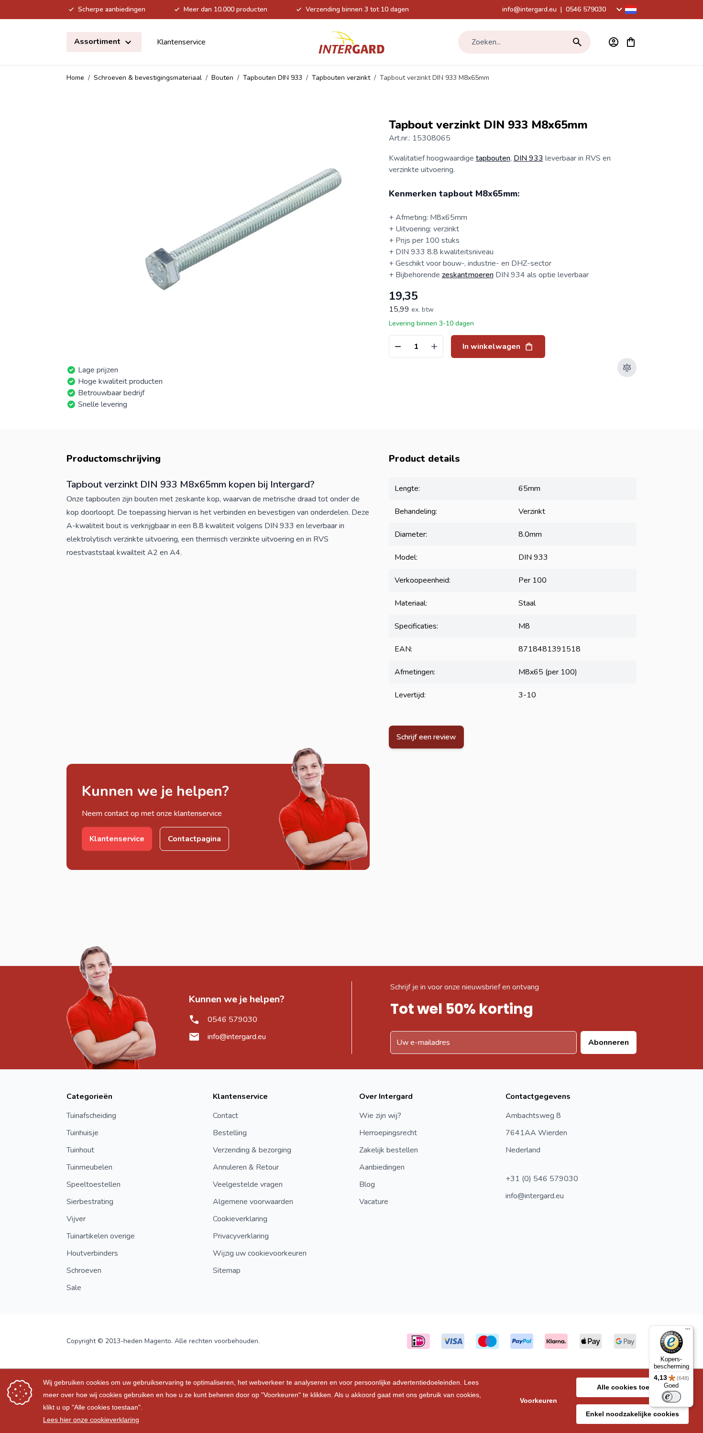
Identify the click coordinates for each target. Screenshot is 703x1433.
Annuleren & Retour (246, 1167)
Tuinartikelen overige (100, 1236)
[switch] (671, 1396)
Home (75, 77)
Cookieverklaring (240, 1219)
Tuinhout (80, 1150)
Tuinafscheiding (91, 1115)
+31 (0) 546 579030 (541, 1178)
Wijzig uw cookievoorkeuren (260, 1253)
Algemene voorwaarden (253, 1201)
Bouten (222, 77)
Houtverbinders (92, 1253)
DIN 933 (528, 158)
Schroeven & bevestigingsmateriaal (148, 77)
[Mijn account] (613, 42)
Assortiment (98, 41)
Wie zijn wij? (380, 1115)
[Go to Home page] (351, 42)
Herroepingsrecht (388, 1133)
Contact (225, 1115)
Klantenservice (181, 42)
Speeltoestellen (93, 1184)
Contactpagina (194, 839)
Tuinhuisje (82, 1133)
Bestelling (230, 1133)
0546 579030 (586, 9)
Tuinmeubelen (89, 1167)
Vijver (76, 1219)
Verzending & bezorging (252, 1150)
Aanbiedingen (382, 1167)
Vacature (373, 1201)
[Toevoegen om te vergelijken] (627, 367)
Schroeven (83, 1270)
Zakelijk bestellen (388, 1150)
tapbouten (493, 158)
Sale (73, 1287)
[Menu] (687, 1331)
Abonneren (608, 1042)
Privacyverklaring (241, 1236)
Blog (367, 1184)
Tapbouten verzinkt (341, 77)
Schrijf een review (426, 737)
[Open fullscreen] (242, 229)
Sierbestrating (89, 1201)
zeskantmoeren (468, 275)
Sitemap (227, 1270)
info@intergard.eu (529, 9)
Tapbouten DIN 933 (272, 77)
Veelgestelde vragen (248, 1184)
